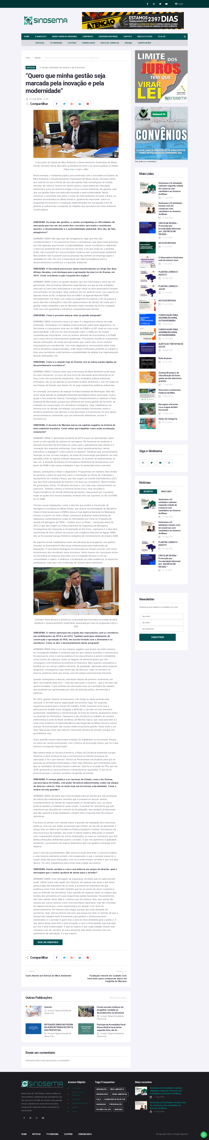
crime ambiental (120, 1094)
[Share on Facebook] (57, 104)
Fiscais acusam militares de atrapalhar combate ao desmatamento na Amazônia (110, 1010)
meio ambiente (117, 1089)
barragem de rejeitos (114, 1099)
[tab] (148, 491)
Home (28, 58)
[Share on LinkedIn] (80, 104)
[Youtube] (166, 4)
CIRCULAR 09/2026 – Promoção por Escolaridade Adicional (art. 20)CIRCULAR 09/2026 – (170, 228)
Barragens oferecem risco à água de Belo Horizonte (168, 407)
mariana (119, 1109)
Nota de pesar (165, 358)
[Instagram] (154, 4)
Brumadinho (102, 1094)
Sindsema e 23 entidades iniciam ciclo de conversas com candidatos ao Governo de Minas (170, 208)
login (44, 1061)
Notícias (38, 58)
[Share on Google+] (72, 104)
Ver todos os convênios (146, 162)
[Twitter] (160, 4)
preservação (115, 1104)
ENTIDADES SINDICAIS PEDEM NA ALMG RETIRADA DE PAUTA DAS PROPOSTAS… (58, 1027)
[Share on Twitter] (64, 104)
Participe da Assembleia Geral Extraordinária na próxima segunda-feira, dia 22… (111, 1027)
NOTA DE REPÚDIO (167, 243)
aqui (72, 169)
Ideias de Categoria (168, 419)
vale (98, 1099)
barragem (101, 1104)
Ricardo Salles (103, 1109)
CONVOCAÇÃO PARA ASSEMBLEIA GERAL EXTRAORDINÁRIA (168, 318)
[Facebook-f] (147, 4)
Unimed (48, 1007)
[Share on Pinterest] (87, 104)
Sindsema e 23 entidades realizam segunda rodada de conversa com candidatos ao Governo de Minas (171, 188)
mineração (101, 1089)
